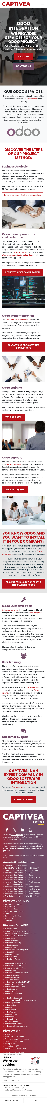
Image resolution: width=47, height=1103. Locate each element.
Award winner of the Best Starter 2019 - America (23, 896)
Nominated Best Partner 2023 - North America (22, 887)
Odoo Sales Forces (12, 959)
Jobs (7, 914)
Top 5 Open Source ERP (14, 1053)
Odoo (30, 533)
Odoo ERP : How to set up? (15, 936)
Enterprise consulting (13, 904)
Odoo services (11, 1014)
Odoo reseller (10, 1017)
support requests (13, 464)
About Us (23, 56)
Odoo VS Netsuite (12, 975)
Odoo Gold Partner (12, 977)
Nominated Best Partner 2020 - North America (22, 894)
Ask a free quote (14, 490)
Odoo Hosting (10, 1005)
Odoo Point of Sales (13, 966)
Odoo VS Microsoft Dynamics (16, 973)
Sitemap (8, 920)
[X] (14, 830)
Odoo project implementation (18, 320)
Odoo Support (10, 1010)
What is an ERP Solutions (14, 1037)
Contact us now (23, 799)
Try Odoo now (13, 417)
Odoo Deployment (12, 1003)
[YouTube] (30, 830)
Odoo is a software (10, 610)
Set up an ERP (10, 1044)
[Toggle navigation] (42, 3)
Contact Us (23, 66)
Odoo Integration (11, 991)
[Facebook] (6, 830)
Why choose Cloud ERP (14, 1041)
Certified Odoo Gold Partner (16, 866)
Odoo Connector (11, 945)
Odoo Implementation (13, 994)
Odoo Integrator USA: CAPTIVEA (17, 982)
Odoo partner (18, 787)
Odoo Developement (13, 998)
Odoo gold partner (19, 839)
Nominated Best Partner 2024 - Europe (20, 880)
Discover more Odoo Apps (15, 968)
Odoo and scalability (13, 943)
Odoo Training (10, 1012)
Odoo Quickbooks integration (16, 950)
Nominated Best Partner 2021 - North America (22, 891)
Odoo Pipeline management (16, 963)
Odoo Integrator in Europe (15, 987)
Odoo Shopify (10, 947)
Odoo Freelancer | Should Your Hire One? (21, 1000)
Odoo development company (16, 1026)
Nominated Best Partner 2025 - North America (22, 877)
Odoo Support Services (14, 1024)
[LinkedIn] (22, 830)
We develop (18, 255)
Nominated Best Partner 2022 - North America (22, 889)
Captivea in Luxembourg (14, 911)
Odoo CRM (9, 952)
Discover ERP (10, 1034)
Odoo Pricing (10, 938)
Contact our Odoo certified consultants (23, 346)
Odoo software (30, 99)
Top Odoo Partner (12, 980)
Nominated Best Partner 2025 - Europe (19, 875)
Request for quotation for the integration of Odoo (23, 583)
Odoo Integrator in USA (14, 984)
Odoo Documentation (13, 940)
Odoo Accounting (12, 954)
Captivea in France (12, 909)
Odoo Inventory (11, 957)
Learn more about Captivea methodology (22, 195)
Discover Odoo (11, 929)
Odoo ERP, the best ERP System (17, 931)
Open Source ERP (12, 1046)
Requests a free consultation (22, 272)
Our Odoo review (12, 1021)
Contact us (9, 918)
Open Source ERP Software (15, 1048)
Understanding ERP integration (17, 1039)
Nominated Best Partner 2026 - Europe (20, 873)
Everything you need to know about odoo (21, 933)
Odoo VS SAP (10, 970)
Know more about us (13, 916)
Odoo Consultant (11, 989)
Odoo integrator (35, 613)
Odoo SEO (9, 1007)
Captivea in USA (11, 907)
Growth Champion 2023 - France (17, 884)
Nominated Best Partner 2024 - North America (22, 882)
